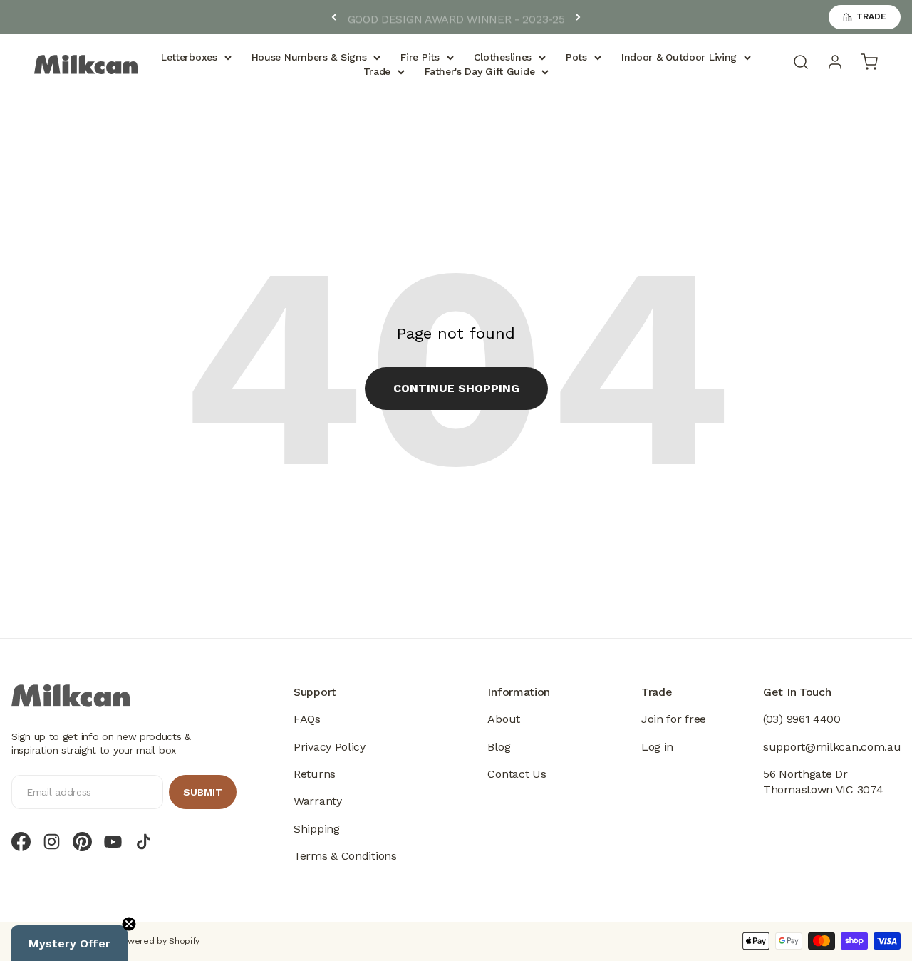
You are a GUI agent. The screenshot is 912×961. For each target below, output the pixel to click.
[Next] (578, 17)
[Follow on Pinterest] (82, 841)
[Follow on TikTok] (143, 841)
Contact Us (516, 774)
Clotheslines (503, 57)
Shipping (317, 829)
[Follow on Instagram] (51, 841)
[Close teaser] (129, 924)
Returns (315, 774)
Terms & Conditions (345, 856)
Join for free (673, 719)
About (503, 719)
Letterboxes (189, 57)
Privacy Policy (330, 747)
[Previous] (333, 17)
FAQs (307, 719)
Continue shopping (456, 388)
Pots (576, 57)
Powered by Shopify (159, 941)
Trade (377, 71)
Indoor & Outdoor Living (679, 57)
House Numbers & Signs (309, 57)
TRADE (871, 16)
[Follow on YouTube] (113, 841)
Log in (657, 747)
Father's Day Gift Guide (479, 71)
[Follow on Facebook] (21, 841)
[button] (69, 943)
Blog (498, 747)
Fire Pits (419, 57)
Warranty (318, 801)
